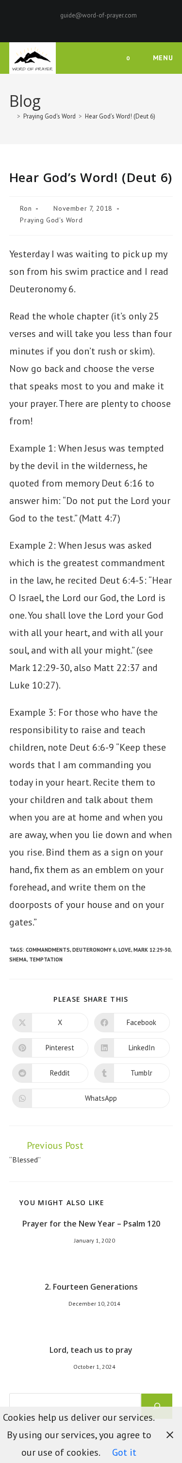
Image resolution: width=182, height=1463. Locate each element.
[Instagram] (98, 25)
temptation (46, 959)
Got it (124, 1452)
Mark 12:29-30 (151, 949)
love (124, 949)
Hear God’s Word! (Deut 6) (120, 116)
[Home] (11, 116)
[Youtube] (108, 25)
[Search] (157, 1406)
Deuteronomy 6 (94, 949)
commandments (48, 949)
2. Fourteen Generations (91, 1286)
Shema (18, 959)
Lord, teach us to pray (91, 1350)
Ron (26, 208)
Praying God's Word (51, 220)
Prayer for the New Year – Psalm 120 (91, 1223)
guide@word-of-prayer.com (98, 15)
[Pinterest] (87, 25)
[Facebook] (76, 25)
